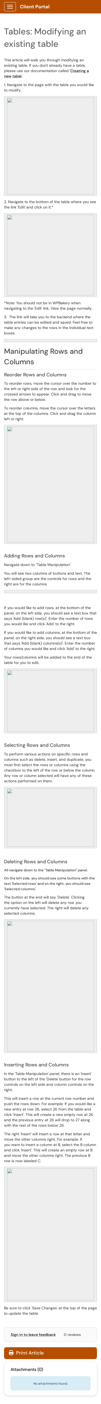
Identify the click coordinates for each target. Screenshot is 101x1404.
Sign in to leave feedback (33, 1334)
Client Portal (35, 6)
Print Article (29, 1353)
